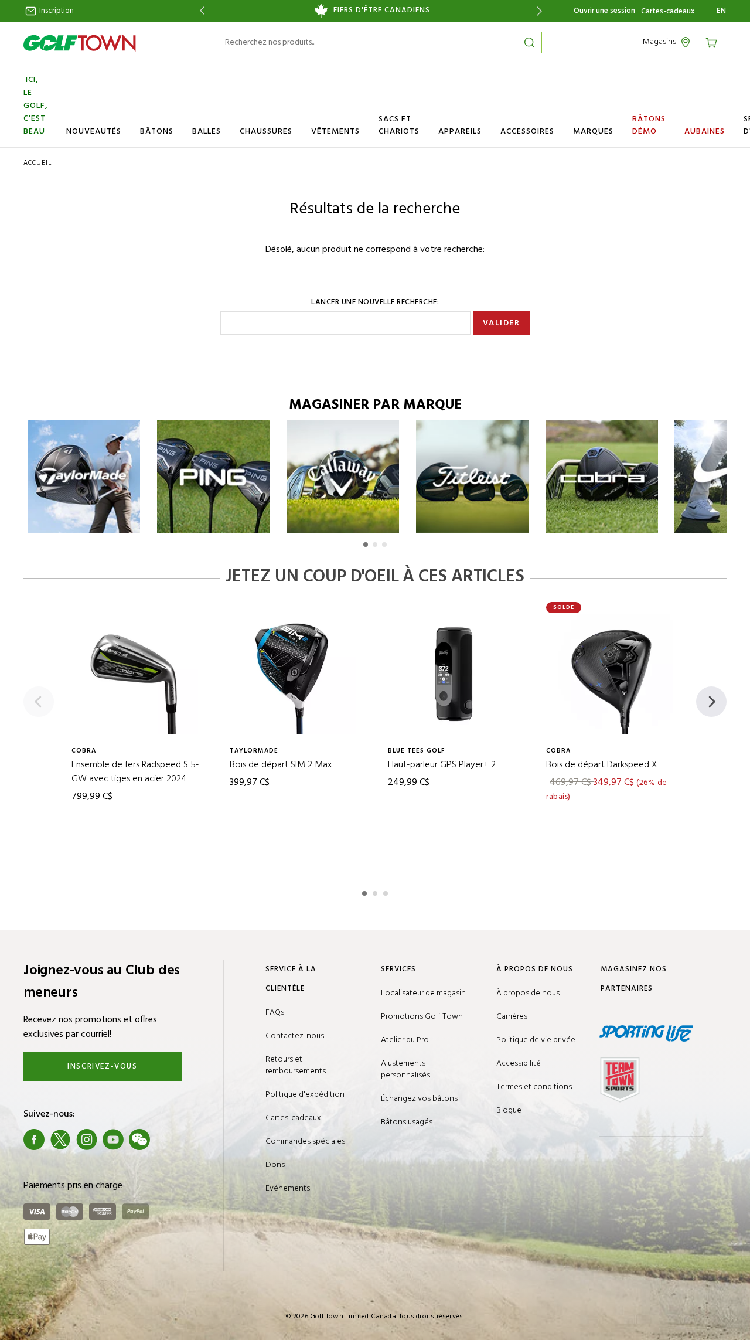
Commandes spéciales (305, 1141)
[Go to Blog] (165, 1139)
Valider (501, 323)
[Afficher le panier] (715, 42)
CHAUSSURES (266, 131)
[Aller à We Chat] (139, 1139)
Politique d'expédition (305, 1094)
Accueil (37, 163)
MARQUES (593, 131)
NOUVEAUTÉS (93, 131)
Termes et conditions (534, 1087)
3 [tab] (386, 891)
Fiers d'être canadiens (381, 10)
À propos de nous (528, 993)
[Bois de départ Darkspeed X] (612, 674)
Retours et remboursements (295, 1065)
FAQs (274, 1012)
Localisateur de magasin (423, 993)
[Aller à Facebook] (34, 1139)
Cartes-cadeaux (667, 11)
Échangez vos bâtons (419, 1099)
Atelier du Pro (405, 1040)
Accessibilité (518, 1063)
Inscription (56, 11)
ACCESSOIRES (527, 131)
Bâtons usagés (406, 1122)
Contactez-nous (294, 1036)
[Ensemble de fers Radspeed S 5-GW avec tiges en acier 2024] (137, 674)
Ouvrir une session (604, 11)
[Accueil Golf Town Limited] (79, 43)
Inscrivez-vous (102, 1066)
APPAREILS (460, 131)
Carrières (511, 1016)
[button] (365, 544)
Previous (200, 11)
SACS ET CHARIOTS (399, 125)
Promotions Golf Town (422, 1016)
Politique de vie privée (535, 1040)
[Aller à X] (60, 1139)
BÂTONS (156, 131)
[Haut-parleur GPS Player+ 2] (454, 674)
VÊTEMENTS (335, 131)
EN (722, 11)
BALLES (206, 131)
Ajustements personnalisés (405, 1069)
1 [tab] (365, 891)
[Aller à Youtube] (113, 1139)
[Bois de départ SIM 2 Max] (296, 674)
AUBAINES (704, 131)
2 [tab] (376, 891)
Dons (275, 1165)
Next (542, 11)
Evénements (287, 1188)
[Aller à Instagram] (86, 1139)
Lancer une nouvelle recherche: (375, 302)
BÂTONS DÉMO (649, 125)
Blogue (508, 1110)
